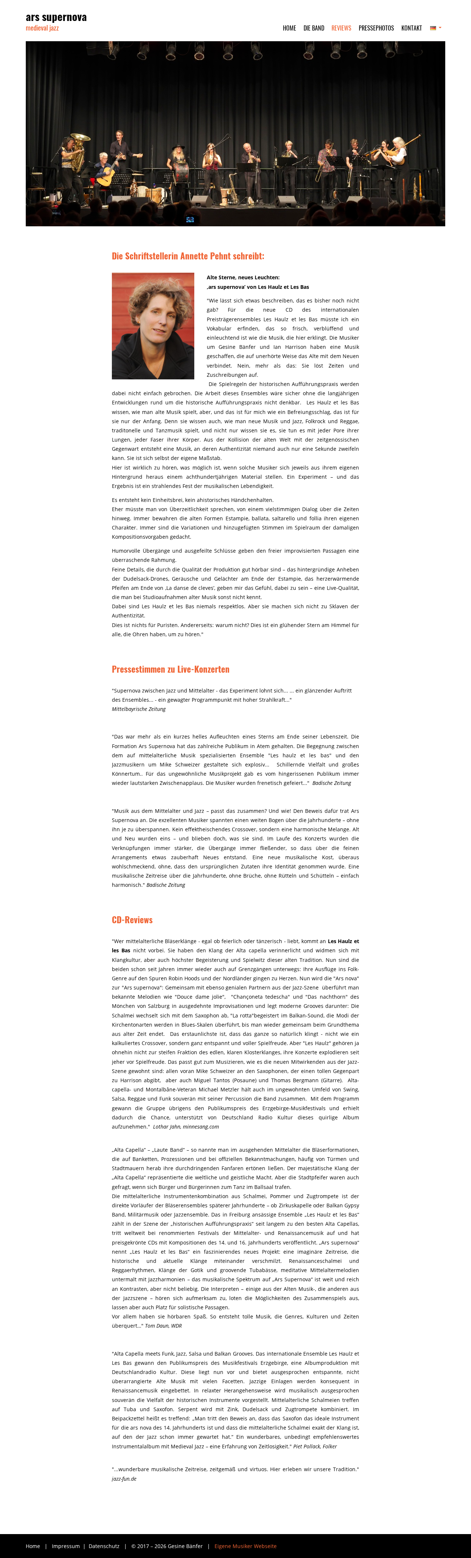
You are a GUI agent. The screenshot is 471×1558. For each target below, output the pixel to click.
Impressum (66, 1546)
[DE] (435, 30)
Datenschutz (105, 1546)
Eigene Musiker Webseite (246, 1546)
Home (33, 1546)
